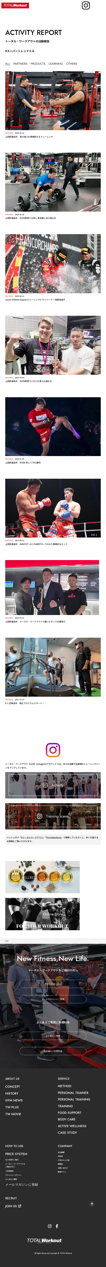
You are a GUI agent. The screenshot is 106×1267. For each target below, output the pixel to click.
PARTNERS (20, 64)
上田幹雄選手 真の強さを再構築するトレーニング (29, 136)
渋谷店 (60, 1156)
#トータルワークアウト (32, 837)
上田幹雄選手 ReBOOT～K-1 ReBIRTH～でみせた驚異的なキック (36, 544)
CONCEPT (12, 1086)
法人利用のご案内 (11, 1159)
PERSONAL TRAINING (74, 1099)
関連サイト (62, 1172)
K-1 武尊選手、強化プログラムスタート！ (24, 703)
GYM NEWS (14, 1100)
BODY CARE (66, 1119)
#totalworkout (53, 837)
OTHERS (71, 64)
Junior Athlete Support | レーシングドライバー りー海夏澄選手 (35, 299)
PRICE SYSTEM (16, 1154)
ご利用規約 (9, 1171)
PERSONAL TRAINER (73, 1092)
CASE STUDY (67, 1132)
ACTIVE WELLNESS (72, 1126)
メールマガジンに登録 (21, 1184)
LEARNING (56, 64)
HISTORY (11, 1093)
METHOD (64, 1086)
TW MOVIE (13, 1114)
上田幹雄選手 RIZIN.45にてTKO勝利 (23, 462)
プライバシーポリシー (13, 1175)
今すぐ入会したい (53, 983)
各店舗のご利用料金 (53, 1051)
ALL (7, 64)
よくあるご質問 (53, 1035)
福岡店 (60, 1164)
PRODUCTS (38, 64)
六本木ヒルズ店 (63, 1160)
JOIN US (11, 1206)
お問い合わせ (63, 1168)
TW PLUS (12, 1107)
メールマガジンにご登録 (53, 999)
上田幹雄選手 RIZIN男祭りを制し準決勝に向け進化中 (30, 218)
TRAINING (65, 1106)
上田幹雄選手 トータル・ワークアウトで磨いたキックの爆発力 (35, 621)
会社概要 (61, 1152)
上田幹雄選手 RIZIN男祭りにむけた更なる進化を (28, 381)
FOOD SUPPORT (69, 1112)
